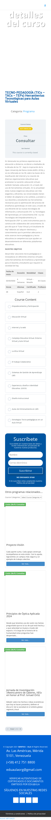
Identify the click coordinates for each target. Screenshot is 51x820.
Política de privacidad (36, 814)
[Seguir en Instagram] (16, 800)
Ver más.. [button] (25, 564)
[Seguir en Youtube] (22, 800)
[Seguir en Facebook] (35, 800)
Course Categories (12, 497)
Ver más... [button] (25, 640)
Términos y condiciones (15, 814)
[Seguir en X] (28, 800)
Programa (29, 111)
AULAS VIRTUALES (7, 818)
